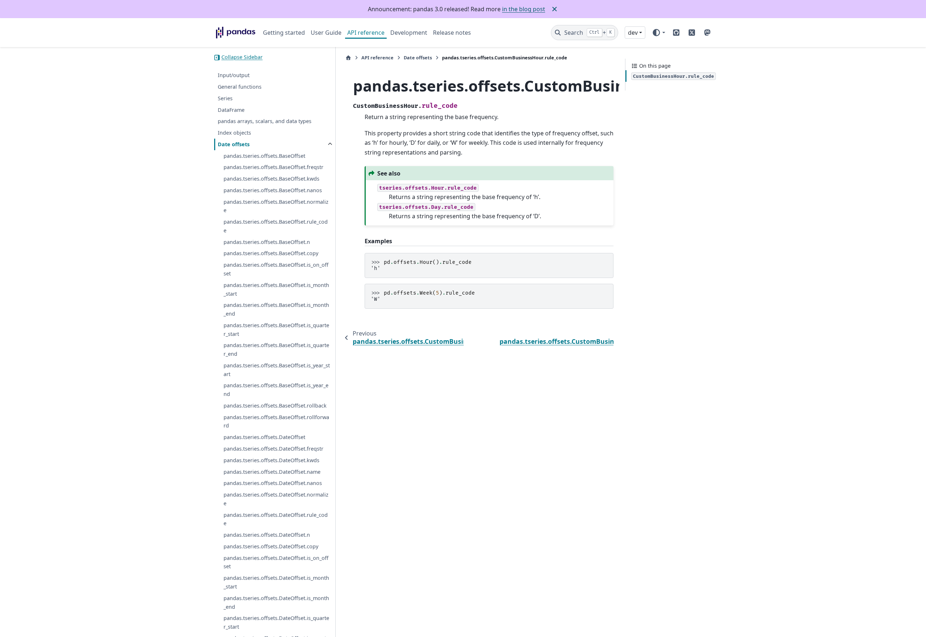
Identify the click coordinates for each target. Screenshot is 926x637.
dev (633, 33)
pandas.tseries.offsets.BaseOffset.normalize (276, 206)
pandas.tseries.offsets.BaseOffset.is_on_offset (276, 269)
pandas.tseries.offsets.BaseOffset (264, 155)
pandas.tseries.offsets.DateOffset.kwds (271, 460)
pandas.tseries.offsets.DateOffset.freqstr (273, 448)
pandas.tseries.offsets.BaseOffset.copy (271, 253)
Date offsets (234, 144)
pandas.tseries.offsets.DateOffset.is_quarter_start (276, 622)
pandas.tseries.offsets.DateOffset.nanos (273, 483)
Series (225, 98)
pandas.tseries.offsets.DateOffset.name (272, 471)
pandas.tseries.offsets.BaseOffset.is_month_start (276, 289)
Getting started (284, 33)
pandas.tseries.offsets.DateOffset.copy (271, 546)
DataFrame (231, 109)
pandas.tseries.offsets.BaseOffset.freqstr (273, 167)
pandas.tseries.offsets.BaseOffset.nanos (273, 190)
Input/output (234, 75)
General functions (240, 86)
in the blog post (523, 9)
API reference (366, 33)
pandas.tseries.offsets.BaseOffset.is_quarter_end (276, 350)
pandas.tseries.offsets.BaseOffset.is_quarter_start (276, 329)
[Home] (348, 58)
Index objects (234, 132)
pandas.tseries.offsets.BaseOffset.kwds (271, 179)
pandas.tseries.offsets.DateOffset (264, 437)
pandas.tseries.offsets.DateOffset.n (267, 535)
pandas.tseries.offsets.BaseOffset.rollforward (276, 421)
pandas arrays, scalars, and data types (264, 121)
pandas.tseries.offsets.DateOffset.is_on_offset (276, 562)
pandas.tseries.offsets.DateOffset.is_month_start (276, 582)
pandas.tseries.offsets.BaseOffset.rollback (275, 405)
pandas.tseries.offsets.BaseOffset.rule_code (276, 226)
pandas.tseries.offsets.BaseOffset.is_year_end (276, 390)
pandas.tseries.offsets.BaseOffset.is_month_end (276, 309)
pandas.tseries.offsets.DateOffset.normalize (276, 499)
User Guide (326, 33)
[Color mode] (658, 32)
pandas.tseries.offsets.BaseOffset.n (267, 242)
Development (408, 33)
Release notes (452, 33)
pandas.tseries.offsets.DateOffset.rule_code (276, 519)
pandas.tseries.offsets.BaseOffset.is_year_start (277, 369)
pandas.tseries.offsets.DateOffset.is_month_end (276, 602)
